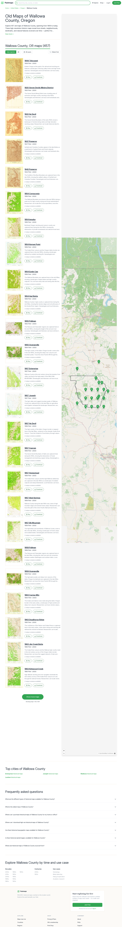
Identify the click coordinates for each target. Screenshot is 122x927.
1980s (7, 881)
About (79, 919)
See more (8, 34)
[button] (77, 403)
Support (79, 925)
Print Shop (50, 925)
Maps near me (21, 919)
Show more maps (32, 697)
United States (14, 8)
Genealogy (56, 872)
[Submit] (16, 3)
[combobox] (52, 3)
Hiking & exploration (59, 876)
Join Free (87, 905)
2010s (7, 874)
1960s (14, 872)
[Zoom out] (64, 753)
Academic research (58, 879)
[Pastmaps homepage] (22, 891)
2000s (7, 876)
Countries (20, 922)
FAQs (78, 922)
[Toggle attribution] (115, 753)
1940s (14, 876)
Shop (101, 3)
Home (7, 8)
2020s (7, 872)
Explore (96, 3)
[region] (89, 384)
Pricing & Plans (51, 919)
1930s (14, 879)
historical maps (14, 774)
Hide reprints (11, 52)
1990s (7, 879)
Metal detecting (57, 874)
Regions (19, 925)
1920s (14, 881)
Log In (108, 3)
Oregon (22, 8)
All (18, 52)
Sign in (94, 908)
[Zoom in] (64, 750)
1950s (14, 874)
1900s (21, 872)
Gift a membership (52, 922)
